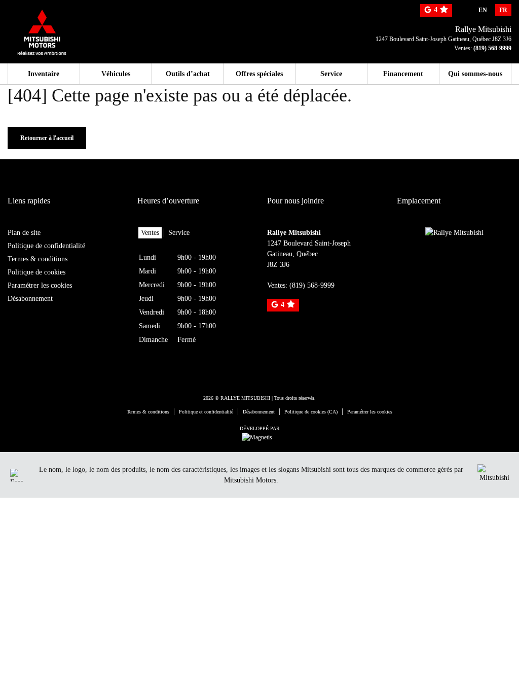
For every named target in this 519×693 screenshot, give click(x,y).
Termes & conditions (37, 259)
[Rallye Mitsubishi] (61, 26)
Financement (403, 74)
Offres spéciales (259, 74)
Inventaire (43, 74)
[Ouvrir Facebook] (16, 475)
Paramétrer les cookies (40, 285)
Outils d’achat (188, 74)
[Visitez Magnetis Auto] (259, 436)
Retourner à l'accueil (46, 138)
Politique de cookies (36, 272)
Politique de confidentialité (46, 246)
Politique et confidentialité (206, 411)
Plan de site (24, 232)
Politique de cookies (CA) (311, 411)
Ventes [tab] (150, 232)
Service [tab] (179, 232)
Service (331, 74)
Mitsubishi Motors (250, 480)
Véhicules (115, 74)
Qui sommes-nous (475, 74)
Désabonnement (30, 298)
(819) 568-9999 (492, 48)
